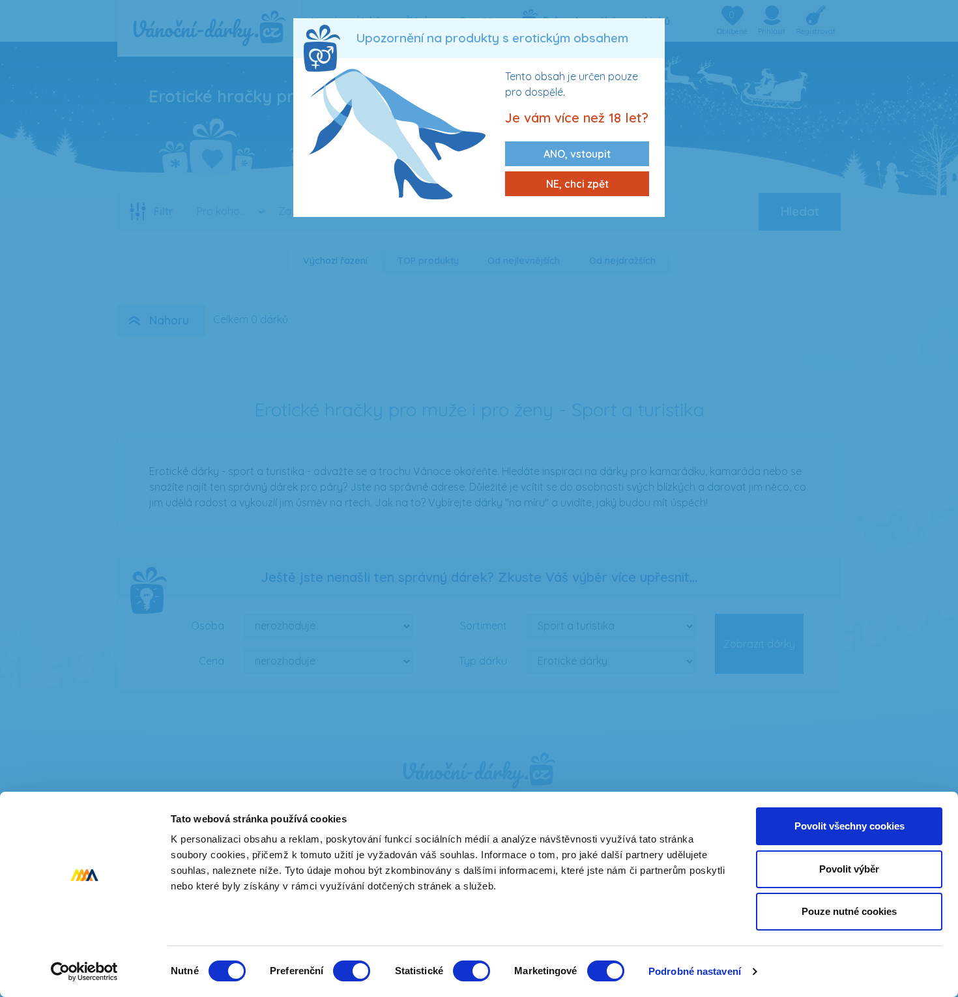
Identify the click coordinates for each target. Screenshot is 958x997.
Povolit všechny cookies (849, 825)
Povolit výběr (849, 868)
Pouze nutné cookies (849, 911)
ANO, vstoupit (577, 153)
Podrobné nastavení (694, 971)
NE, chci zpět (577, 183)
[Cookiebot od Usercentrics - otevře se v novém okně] (84, 971)
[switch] (351, 971)
